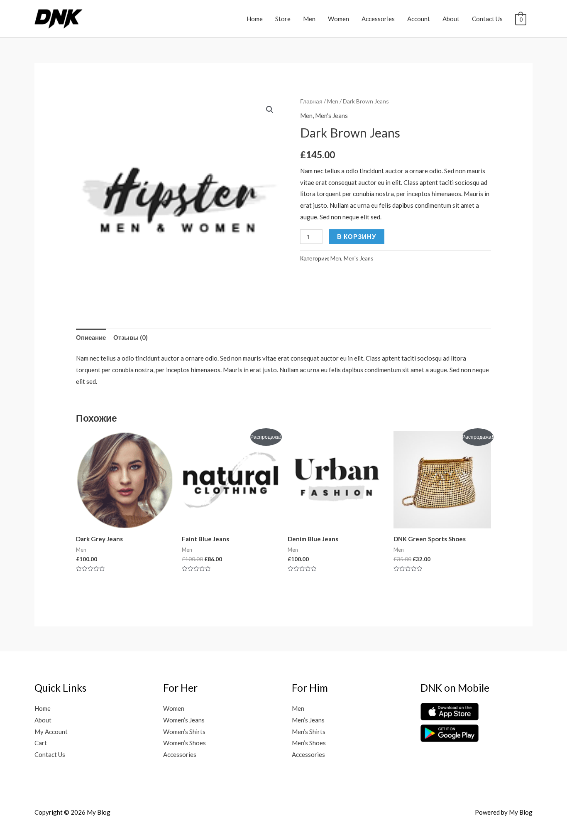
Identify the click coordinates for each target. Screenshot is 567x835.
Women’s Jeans (184, 720)
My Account (51, 731)
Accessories (378, 18)
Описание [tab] (91, 337)
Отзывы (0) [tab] (130, 337)
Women (338, 18)
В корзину (356, 236)
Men (309, 18)
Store (283, 18)
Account (418, 18)
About (450, 18)
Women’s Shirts (184, 731)
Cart (40, 743)
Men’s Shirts (308, 731)
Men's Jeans (331, 115)
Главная (311, 101)
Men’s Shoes (309, 743)
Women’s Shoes (184, 743)
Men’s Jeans (308, 720)
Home (255, 18)
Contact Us (487, 18)
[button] (269, 109)
